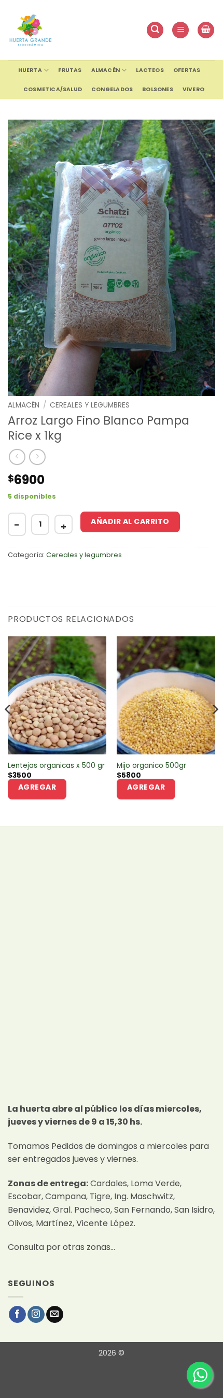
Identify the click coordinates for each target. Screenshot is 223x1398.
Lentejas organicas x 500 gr (56, 765)
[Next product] (17, 457)
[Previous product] (37, 457)
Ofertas (186, 70)
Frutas (69, 70)
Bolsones (157, 89)
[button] (155, 30)
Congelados (112, 89)
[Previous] (8, 730)
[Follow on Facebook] (17, 1314)
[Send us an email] (54, 1314)
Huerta (30, 70)
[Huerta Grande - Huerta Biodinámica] (30, 30)
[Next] (214, 730)
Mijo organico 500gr (151, 765)
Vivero (193, 89)
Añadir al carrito (130, 521)
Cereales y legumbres (90, 405)
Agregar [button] (37, 787)
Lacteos (149, 70)
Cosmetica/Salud (52, 89)
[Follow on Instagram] (36, 1314)
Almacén (105, 70)
